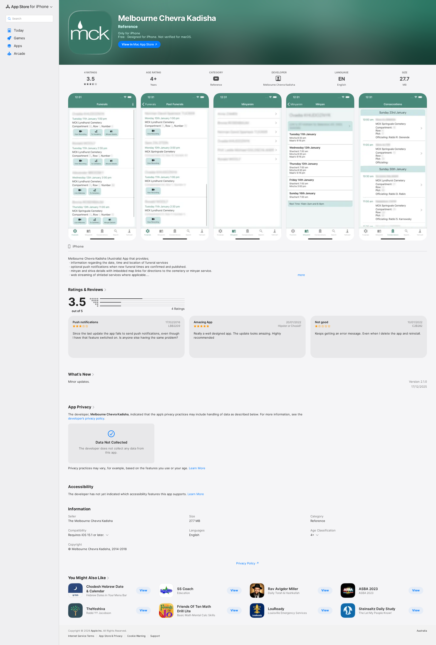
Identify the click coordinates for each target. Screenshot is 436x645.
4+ (312, 535)
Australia (422, 631)
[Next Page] (431, 167)
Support (155, 636)
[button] (29, 30)
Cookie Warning (136, 636)
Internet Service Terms (81, 636)
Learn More (197, 468)
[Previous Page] (63, 167)
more (301, 275)
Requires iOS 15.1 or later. (86, 535)
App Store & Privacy (110, 636)
